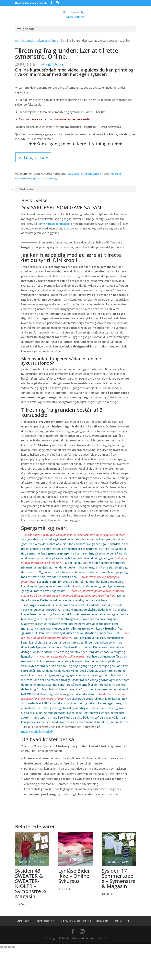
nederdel (115, 174)
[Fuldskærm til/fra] (5, 947)
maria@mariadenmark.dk (37, 731)
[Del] (9, 947)
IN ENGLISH (122, 921)
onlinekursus (23, 178)
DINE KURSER (46, 921)
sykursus (38, 178)
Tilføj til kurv (35, 157)
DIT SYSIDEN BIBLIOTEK (75, 921)
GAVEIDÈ (73, 174)
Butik (30, 40)
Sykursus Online (46, 40)
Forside (20, 40)
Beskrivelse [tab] (26, 189)
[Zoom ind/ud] (1, 947)
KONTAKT (103, 921)
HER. (117, 633)
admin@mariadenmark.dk (54, 224)
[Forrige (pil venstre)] (1, 951)
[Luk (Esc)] (13, 947)
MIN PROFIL (24, 921)
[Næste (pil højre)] (5, 951)
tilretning (51, 178)
